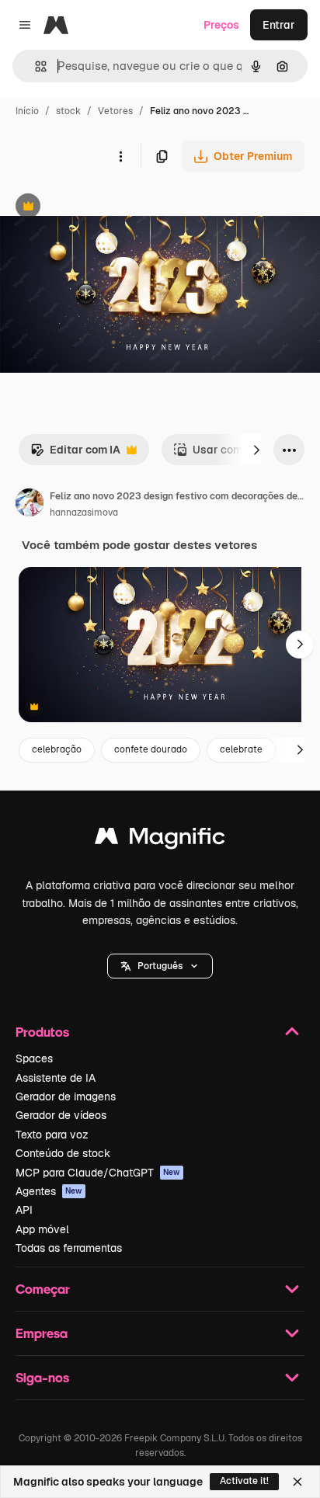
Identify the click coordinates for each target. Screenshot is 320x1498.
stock (68, 111)
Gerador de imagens (66, 1097)
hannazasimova (84, 512)
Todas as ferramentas (69, 1248)
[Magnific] (160, 840)
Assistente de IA (56, 1078)
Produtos (42, 1032)
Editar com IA (75, 454)
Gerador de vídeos (61, 1115)
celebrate (241, 749)
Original (99, 207)
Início (27, 111)
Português (160, 966)
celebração (57, 749)
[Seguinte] (256, 449)
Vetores (115, 111)
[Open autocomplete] (34, 66)
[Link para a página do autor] (29, 504)
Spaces (34, 1058)
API (24, 1210)
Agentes (49, 1191)
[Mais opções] (120, 156)
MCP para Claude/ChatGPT (98, 1173)
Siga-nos (42, 1377)
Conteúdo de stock (63, 1153)
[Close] (297, 1481)
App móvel (42, 1229)
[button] (160, 966)
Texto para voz (52, 1135)
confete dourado (150, 749)
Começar (43, 1289)
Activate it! (244, 1481)
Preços (221, 25)
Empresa (42, 1333)
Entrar (279, 25)
